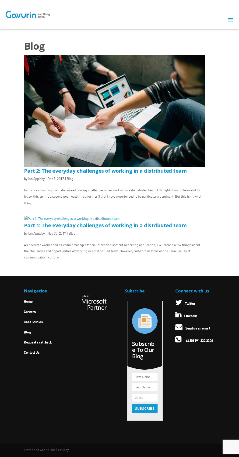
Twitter (189, 304)
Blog (70, 179)
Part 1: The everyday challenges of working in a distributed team (105, 225)
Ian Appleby (36, 179)
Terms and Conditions (40, 450)
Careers (30, 312)
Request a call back (38, 342)
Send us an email (197, 328)
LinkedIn (190, 316)
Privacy (63, 450)
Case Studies (33, 322)
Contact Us (31, 353)
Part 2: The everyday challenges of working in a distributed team (105, 170)
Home (28, 302)
